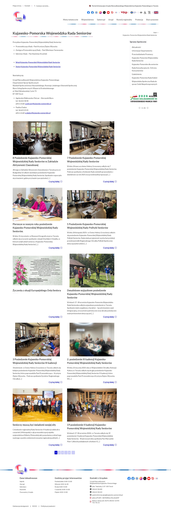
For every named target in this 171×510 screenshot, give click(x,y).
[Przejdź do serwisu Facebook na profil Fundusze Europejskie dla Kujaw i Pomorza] (92, 12)
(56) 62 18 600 (97, 489)
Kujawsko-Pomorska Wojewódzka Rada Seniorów (140, 35)
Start (155, 32)
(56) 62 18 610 (97, 492)
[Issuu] (112, 12)
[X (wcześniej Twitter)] (104, 12)
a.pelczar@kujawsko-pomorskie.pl (38, 104)
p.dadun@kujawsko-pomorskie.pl (37, 113)
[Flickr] (116, 12)
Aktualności (136, 47)
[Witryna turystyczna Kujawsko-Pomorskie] (133, 12)
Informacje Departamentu (142, 51)
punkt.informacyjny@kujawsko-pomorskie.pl (107, 495)
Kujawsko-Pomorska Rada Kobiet (144, 78)
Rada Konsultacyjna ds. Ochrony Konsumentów (144, 69)
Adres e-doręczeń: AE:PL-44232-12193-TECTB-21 (106, 501)
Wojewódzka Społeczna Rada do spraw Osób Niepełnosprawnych (144, 82)
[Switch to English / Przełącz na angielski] (156, 12)
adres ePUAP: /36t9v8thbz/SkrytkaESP (105, 498)
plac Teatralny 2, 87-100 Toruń (102, 486)
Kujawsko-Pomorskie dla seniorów (145, 64)
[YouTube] (108, 12)
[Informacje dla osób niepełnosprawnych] (147, 12)
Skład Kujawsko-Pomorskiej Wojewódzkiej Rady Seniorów (38, 62)
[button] (143, 98)
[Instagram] (100, 12)
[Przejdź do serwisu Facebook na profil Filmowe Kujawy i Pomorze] (96, 12)
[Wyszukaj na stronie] (34, 6)
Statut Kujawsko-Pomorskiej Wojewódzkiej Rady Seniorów (38, 66)
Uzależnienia (137, 74)
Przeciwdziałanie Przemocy (142, 54)
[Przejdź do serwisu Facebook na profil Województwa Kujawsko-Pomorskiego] (88, 12)
